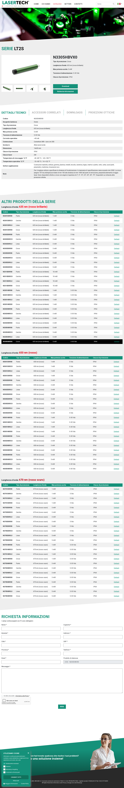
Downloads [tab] (75, 112)
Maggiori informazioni (11, 783)
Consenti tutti (16, 777)
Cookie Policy (25, 783)
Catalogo (57, 4)
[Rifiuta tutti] (28, 753)
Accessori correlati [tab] (46, 112)
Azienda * (4, 633)
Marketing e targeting (12, 769)
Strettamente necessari (12, 763)
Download (65, 86)
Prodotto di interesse (70, 658)
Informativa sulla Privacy (59, 782)
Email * (3, 658)
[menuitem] (36, 4)
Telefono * (67, 650)
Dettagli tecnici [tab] (13, 112)
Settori (67, 4)
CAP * (65, 641)
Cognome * (67, 625)
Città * (3, 641)
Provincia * (5, 650)
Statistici (8, 766)
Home (36, 4)
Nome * (4, 625)
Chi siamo (46, 4)
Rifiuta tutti (16, 780)
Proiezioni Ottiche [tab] (101, 112)
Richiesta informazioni (65, 91)
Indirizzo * (67, 633)
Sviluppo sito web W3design (74, 782)
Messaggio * (5, 666)
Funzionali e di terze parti (13, 772)
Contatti (78, 4)
